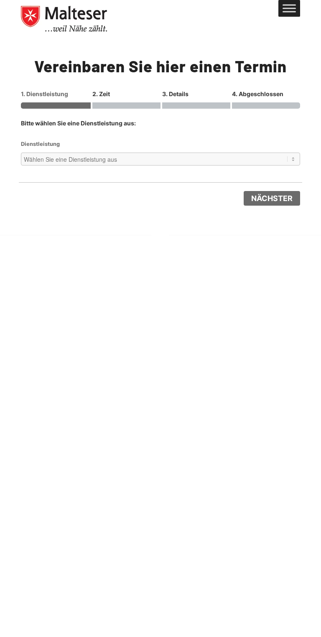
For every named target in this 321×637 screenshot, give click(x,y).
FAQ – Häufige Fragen (255, 359)
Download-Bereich (249, 392)
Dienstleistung (40, 144)
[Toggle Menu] (289, 8)
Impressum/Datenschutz (258, 343)
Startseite (234, 327)
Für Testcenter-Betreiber (258, 375)
